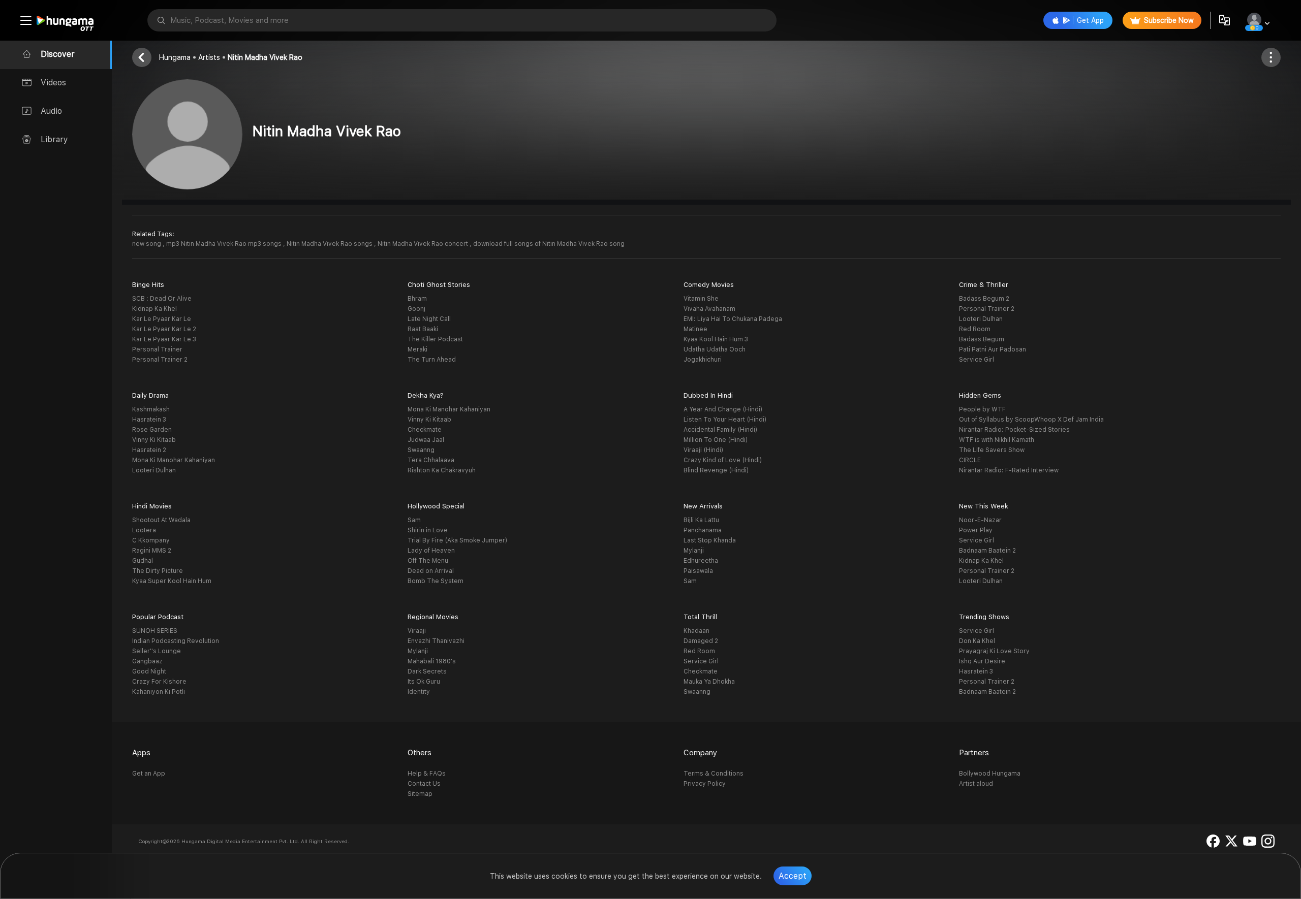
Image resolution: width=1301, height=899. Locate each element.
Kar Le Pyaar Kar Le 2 (164, 329)
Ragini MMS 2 (151, 550)
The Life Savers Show (992, 450)
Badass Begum (981, 339)
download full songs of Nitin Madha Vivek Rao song (549, 243)
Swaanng (421, 450)
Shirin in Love (428, 530)
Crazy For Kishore (159, 681)
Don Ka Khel (977, 641)
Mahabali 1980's (432, 661)
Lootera (144, 530)
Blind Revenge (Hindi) (716, 470)
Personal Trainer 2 (160, 359)
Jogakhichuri (703, 359)
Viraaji (417, 630)
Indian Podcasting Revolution (175, 641)
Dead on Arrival (431, 570)
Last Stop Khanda (710, 540)
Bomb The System (435, 581)
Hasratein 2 (149, 450)
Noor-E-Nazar (980, 520)
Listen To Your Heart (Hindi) (725, 419)
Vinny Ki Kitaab (154, 439)
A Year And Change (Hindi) (723, 409)
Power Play (976, 530)
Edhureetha (701, 560)
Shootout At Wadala (161, 520)
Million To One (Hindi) (716, 439)
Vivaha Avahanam (709, 308)
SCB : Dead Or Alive (162, 298)
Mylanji (694, 550)
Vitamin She (701, 298)
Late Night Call (429, 319)
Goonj (416, 308)
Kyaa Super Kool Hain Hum (171, 581)
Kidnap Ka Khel (154, 308)
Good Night (149, 671)
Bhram (417, 298)
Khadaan (696, 630)
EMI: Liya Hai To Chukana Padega (733, 319)
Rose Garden (152, 429)
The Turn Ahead (432, 359)
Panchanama (703, 530)
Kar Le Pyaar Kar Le (161, 319)
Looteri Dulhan (981, 319)
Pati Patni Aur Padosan (992, 349)
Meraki (417, 349)
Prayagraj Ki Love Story (994, 651)
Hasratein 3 (149, 419)
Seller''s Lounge (156, 651)
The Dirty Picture (157, 570)
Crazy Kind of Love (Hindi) (723, 460)
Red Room (974, 329)
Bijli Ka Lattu (701, 520)
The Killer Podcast (435, 339)
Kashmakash (151, 409)
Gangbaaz (147, 661)
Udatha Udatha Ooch (715, 349)
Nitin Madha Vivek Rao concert (424, 243)
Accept (793, 876)
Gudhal (142, 560)
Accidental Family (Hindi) (720, 429)
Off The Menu (428, 560)
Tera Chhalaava (431, 460)
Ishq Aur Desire (982, 661)
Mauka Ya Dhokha (709, 681)
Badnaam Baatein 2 (987, 550)
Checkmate (425, 429)
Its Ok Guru (424, 681)
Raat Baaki (423, 329)
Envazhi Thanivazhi (436, 641)
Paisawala (698, 570)
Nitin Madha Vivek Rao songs (330, 243)
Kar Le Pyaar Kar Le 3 (164, 339)
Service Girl (976, 359)
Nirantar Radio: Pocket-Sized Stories (1014, 429)
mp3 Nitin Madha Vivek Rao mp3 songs (224, 243)
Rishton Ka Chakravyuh (442, 470)
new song (147, 243)
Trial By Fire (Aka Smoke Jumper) (457, 540)
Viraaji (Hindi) (703, 450)
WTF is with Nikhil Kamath (996, 439)
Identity (419, 691)
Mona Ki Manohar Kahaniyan (173, 460)
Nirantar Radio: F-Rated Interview (1009, 470)
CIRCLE (970, 460)
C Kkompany (151, 540)
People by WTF (982, 409)
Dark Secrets (427, 671)
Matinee (695, 329)
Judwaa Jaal (426, 439)
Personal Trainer (157, 349)
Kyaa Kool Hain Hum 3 (716, 339)
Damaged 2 (701, 641)
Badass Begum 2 (984, 298)
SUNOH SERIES (154, 630)
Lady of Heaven (431, 550)
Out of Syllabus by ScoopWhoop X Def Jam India (1031, 419)
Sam (414, 520)
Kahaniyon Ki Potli (158, 691)
